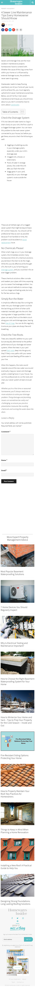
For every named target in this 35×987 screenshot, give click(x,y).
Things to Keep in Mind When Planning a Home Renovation (14, 831)
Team (13, 982)
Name (4, 460)
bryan (10, 25)
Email (4, 470)
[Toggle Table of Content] (21, 111)
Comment (5, 431)
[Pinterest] (17, 921)
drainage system (7, 269)
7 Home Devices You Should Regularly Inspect (14, 608)
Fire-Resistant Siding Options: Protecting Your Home (15, 757)
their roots (10, 350)
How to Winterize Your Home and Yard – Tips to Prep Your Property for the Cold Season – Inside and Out (16, 721)
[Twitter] (17, 918)
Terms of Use (22, 945)
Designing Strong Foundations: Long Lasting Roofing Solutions (15, 902)
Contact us (20, 982)
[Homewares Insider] (17, 912)
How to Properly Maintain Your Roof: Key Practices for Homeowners (15, 794)
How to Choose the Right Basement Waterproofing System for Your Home (17, 681)
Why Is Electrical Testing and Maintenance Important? (14, 644)
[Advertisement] (17, 202)
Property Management (7, 8)
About (24, 979)
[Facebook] (12, 918)
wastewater (15, 104)
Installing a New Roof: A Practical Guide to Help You (16, 867)
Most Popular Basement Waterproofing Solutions (12, 573)
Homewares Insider (16, 2)
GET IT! (28, 939)
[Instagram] (23, 918)
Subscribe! (17, 967)
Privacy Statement (15, 979)
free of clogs (10, 323)
